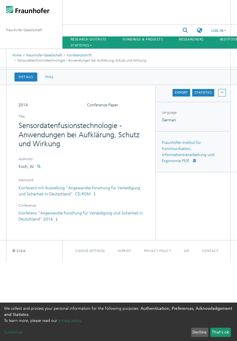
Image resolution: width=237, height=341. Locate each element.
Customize (13, 332)
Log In (217, 31)
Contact (210, 251)
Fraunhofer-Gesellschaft (44, 55)
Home (16, 55)
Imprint (125, 251)
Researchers (191, 39)
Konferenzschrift (79, 55)
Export (181, 92)
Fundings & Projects (143, 39)
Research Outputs (88, 39)
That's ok (220, 332)
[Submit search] (185, 30)
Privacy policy (157, 251)
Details (25, 77)
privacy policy (69, 320)
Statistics (203, 92)
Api (186, 251)
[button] (200, 30)
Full (49, 77)
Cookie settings (90, 251)
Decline (199, 332)
